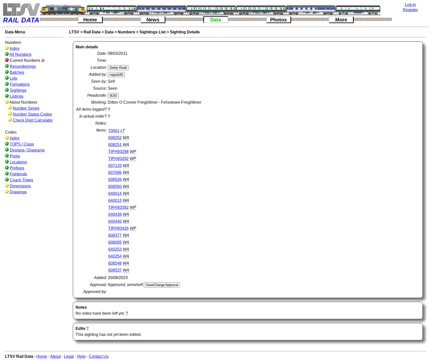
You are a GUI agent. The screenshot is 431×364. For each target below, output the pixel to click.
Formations (20, 84)
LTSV (74, 32)
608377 (115, 235)
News (152, 19)
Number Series (26, 108)
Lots (13, 78)
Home (90, 19)
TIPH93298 (118, 151)
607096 (115, 172)
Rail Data (92, 32)
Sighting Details (185, 32)
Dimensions (20, 186)
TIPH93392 (118, 207)
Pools (15, 156)
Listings (16, 96)
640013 (115, 200)
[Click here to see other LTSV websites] (21, 9)
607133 (115, 165)
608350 (115, 186)
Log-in (410, 4)
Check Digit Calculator (33, 120)
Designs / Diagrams (27, 150)
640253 (115, 249)
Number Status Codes (32, 114)
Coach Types (21, 180)
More (341, 19)
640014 (115, 193)
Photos (278, 19)
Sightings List (152, 32)
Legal (69, 356)
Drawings (18, 192)
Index (14, 48)
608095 (115, 242)
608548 (115, 263)
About (55, 356)
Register (410, 10)
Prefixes (17, 168)
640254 (115, 256)
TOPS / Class (22, 144)
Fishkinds (18, 174)
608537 (115, 270)
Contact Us (98, 356)
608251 (115, 145)
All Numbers (20, 54)
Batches (17, 72)
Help (81, 356)
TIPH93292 (118, 158)
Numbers (126, 32)
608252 (115, 138)
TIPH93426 (118, 228)
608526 (115, 179)
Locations (18, 162)
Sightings (18, 90)
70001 (113, 131)
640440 (115, 221)
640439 (115, 214)
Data (215, 19)
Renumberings (23, 66)
